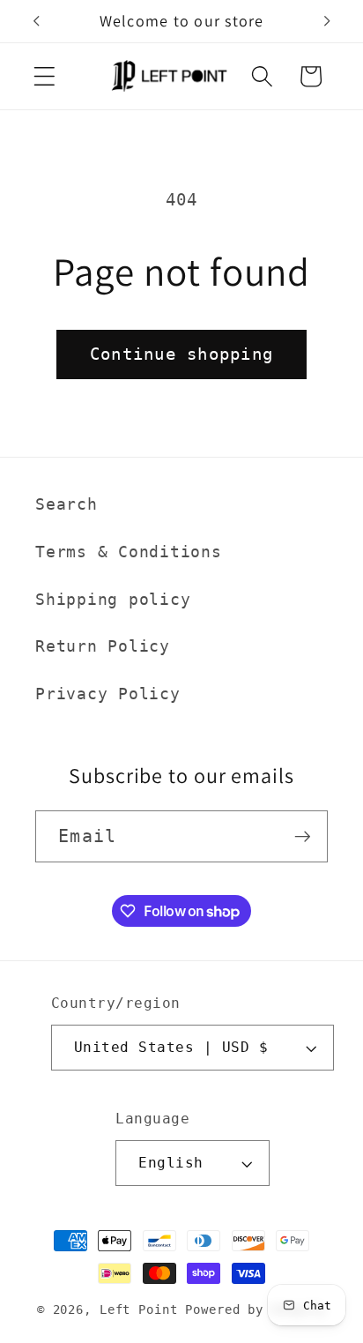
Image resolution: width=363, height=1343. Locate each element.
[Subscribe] (302, 836)
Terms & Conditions (128, 552)
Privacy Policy (108, 694)
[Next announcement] (326, 21)
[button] (44, 76)
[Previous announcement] (36, 21)
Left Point (139, 1309)
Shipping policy (112, 599)
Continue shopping (181, 354)
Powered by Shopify (255, 1309)
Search (66, 504)
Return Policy (102, 646)
